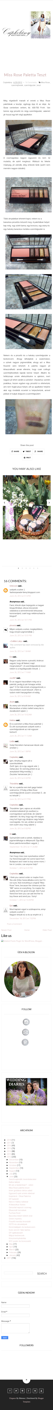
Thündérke (14, 783)
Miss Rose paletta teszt (19, 1188)
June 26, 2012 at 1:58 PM (20, 751)
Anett (12, 702)
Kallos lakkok (14, 1182)
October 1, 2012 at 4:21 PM (21, 868)
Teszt (7, 49)
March (12, 1249)
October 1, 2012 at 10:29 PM (22, 900)
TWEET (28, 451)
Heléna (12, 720)
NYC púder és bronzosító (20, 1241)
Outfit (27, 42)
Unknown (13, 586)
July (11, 1174)
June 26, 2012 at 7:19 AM (20, 672)
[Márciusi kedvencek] (27, 507)
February (13, 1252)
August (12, 1171)
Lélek (7, 42)
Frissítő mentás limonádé (20, 1221)
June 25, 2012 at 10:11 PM (21, 620)
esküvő (18, 57)
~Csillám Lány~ (16, 641)
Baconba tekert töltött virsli (20, 1216)
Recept (35, 49)
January (12, 1255)
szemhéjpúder (30, 85)
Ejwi (11, 905)
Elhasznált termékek (17, 1210)
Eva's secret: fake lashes (19, 1230)
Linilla (12, 741)
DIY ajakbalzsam (16, 1233)
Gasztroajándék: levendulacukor (22, 1179)
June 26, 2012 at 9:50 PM (20, 828)
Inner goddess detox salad (20, 1190)
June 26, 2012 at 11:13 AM (21, 736)
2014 (9, 1151)
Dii (11, 834)
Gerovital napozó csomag (20, 1207)
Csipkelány (14, 757)
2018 (9, 1140)
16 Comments (31, 82)
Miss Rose (45, 82)
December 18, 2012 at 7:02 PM (23, 918)
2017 (9, 1143)
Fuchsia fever (15, 1213)
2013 (9, 1154)
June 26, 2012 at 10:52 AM (21, 714)
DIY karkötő (14, 1199)
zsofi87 (13, 678)
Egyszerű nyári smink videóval (21, 1193)
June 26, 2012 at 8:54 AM (20, 696)
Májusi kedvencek (16, 1235)
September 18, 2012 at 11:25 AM (23, 847)
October (13, 1165)
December (14, 1159)
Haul (25, 49)
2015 (9, 1148)
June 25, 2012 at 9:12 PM (20, 596)
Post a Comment (14, 924)
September (14, 1168)
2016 (9, 1145)
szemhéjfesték (17, 85)
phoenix (13, 625)
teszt (39, 85)
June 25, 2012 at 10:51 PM (21, 635)
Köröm (37, 42)
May (11, 1244)
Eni (11, 657)
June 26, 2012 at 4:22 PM (20, 778)
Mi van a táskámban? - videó (21, 1185)
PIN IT (28, 458)
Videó (45, 49)
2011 (9, 1258)
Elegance (12, 1398)
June (11, 1176)
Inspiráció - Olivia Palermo (20, 1196)
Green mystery (15, 1219)
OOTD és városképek (18, 1224)
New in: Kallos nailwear (18, 1202)
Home (7, 57)
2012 (9, 1157)
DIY (16, 49)
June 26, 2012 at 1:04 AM (20, 651)
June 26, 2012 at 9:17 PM (20, 799)
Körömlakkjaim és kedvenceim (22, 1227)
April (11, 1247)
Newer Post (6, 930)
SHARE (16, 451)
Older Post (47, 930)
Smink (17, 42)
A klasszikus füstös (17, 1204)
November (14, 1162)
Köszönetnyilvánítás (17, 1238)
